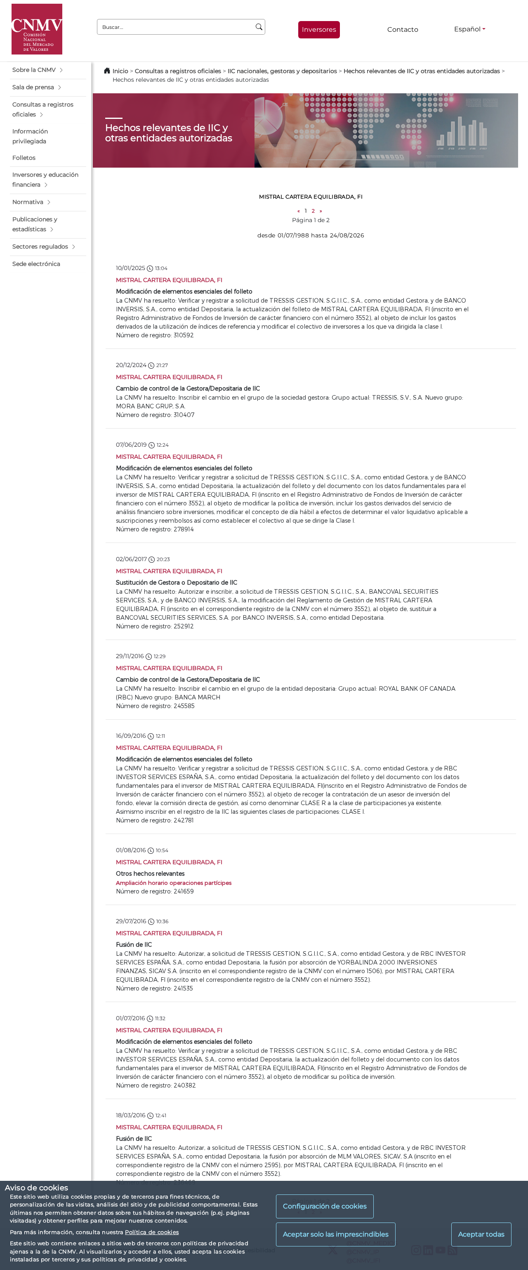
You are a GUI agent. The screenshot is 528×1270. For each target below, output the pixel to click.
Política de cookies (152, 1232)
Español (467, 29)
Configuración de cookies (325, 1207)
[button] (48, 70)
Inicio (120, 71)
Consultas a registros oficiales (178, 71)
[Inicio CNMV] (37, 29)
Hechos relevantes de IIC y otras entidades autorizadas (422, 71)
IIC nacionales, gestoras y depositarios (282, 71)
